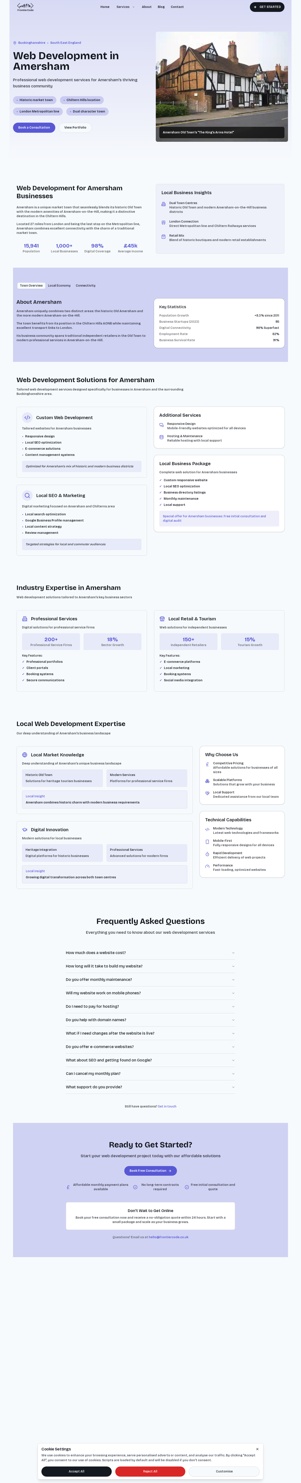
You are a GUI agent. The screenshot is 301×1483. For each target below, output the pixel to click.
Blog (161, 7)
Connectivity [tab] (85, 285)
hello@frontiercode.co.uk (168, 1237)
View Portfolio (75, 127)
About (147, 7)
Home (105, 7)
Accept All (76, 1471)
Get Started (270, 7)
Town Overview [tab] (31, 285)
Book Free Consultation (148, 1171)
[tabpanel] (150, 323)
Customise (224, 1471)
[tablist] (58, 286)
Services (123, 7)
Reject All (150, 1471)
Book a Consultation (34, 127)
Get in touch (167, 1106)
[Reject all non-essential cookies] (257, 1449)
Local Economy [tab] (59, 285)
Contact (177, 7)
